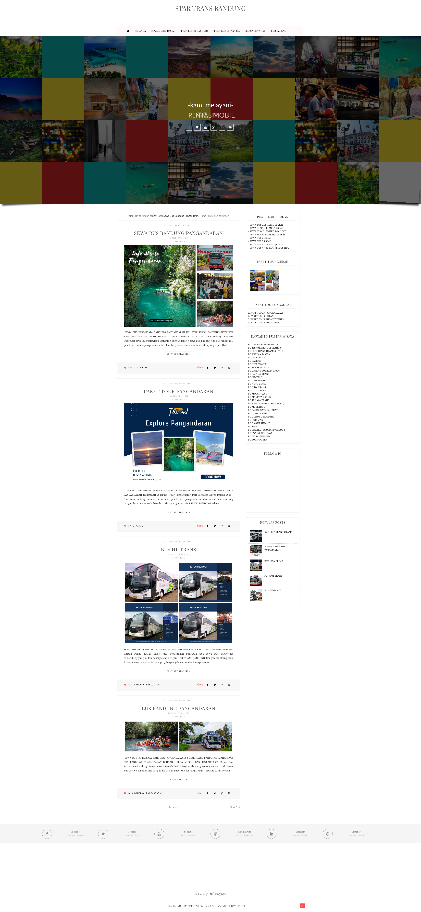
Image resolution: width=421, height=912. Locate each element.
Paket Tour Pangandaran (178, 391)
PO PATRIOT (254, 360)
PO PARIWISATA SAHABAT (263, 410)
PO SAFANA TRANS (258, 373)
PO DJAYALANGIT (257, 413)
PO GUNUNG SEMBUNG (261, 416)
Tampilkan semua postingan (214, 216)
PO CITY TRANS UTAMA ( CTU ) (265, 350)
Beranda (173, 807)
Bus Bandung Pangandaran (145, 793)
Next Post (235, 807)
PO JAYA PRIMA (256, 357)
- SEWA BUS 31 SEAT (259, 237)
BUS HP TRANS (178, 549)
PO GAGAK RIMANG (259, 423)
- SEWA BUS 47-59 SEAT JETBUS (266, 244)
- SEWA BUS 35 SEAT (259, 241)
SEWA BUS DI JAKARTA (227, 30)
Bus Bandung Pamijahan (144, 684)
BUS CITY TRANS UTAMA (278, 531)
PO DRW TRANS (257, 387)
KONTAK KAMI (279, 30)
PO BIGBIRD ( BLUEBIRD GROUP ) (266, 429)
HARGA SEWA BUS (255, 30)
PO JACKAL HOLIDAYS (260, 433)
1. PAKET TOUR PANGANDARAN (266, 312)
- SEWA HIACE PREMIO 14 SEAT (265, 228)
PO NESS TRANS (257, 364)
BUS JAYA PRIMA (273, 561)
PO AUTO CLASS (257, 383)
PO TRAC (253, 426)
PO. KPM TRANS (273, 575)
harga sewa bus (138, 367)
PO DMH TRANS (257, 390)
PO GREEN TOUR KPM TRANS (264, 370)
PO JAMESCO (255, 377)
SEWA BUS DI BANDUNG (195, 30)
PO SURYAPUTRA (257, 439)
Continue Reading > (178, 354)
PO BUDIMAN (255, 419)
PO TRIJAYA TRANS (258, 400)
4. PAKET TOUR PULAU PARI (264, 322)
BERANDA (140, 30)
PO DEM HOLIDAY (258, 380)
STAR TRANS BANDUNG (210, 8)
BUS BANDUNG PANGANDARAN (178, 708)
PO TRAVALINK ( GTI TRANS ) (264, 347)
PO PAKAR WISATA (258, 367)
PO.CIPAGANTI (272, 590)
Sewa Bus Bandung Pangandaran (178, 233)
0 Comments (178, 241)
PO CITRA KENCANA (259, 436)
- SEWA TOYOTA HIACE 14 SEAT (265, 224)
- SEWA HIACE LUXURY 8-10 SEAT (267, 231)
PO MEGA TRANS (257, 393)
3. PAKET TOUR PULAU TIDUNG (266, 319)
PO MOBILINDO (256, 406)
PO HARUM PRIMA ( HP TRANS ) (266, 403)
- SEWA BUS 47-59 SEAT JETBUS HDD (268, 247)
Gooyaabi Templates (230, 906)
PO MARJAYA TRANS (259, 396)
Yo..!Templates (187, 906)
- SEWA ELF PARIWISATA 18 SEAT (266, 234)
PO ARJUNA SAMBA (259, 354)
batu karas (135, 526)
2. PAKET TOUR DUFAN (261, 316)
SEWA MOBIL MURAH (163, 30)
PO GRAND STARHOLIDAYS (263, 344)
